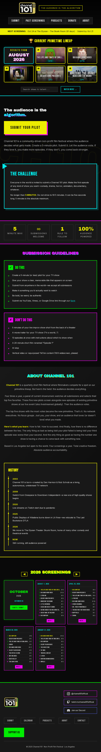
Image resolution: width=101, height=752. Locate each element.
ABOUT (86, 20)
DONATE (72, 20)
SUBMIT (15, 20)
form (73, 300)
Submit (10, 720)
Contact (82, 720)
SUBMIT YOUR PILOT (25, 127)
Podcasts (47, 720)
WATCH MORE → (70, 89)
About (64, 720)
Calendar (28, 720)
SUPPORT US (14, 732)
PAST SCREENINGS (35, 20)
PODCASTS (56, 20)
